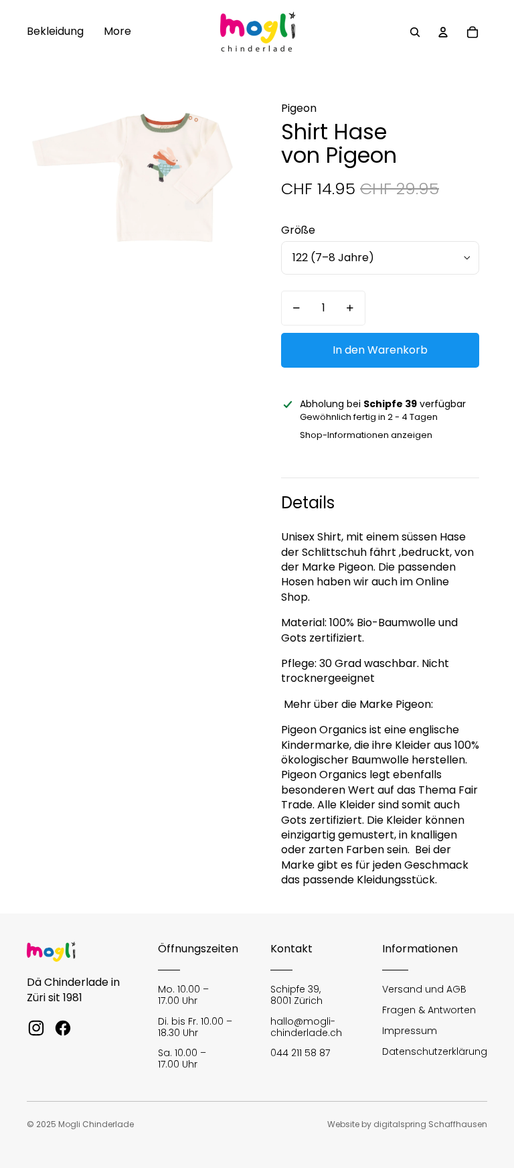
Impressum (409, 1030)
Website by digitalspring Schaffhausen (407, 1124)
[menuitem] (55, 32)
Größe (298, 230)
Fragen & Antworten (429, 1010)
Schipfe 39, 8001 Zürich (296, 994)
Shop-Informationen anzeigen (366, 435)
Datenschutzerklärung (434, 1051)
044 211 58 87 (300, 1053)
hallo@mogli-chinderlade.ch (306, 1027)
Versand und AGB (424, 989)
